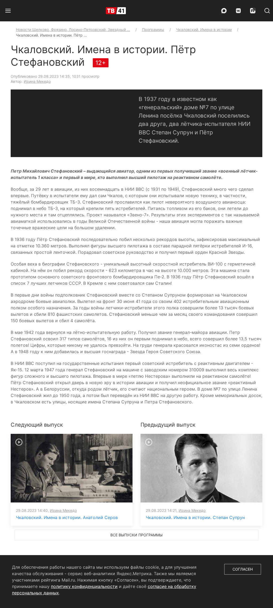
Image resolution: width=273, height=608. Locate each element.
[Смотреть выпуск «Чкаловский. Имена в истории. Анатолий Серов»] (72, 467)
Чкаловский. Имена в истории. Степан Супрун (195, 517)
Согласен (242, 569)
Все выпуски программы (136, 535)
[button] (8, 10)
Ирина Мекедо (37, 81)
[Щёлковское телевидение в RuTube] (253, 10)
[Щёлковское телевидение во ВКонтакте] (238, 10)
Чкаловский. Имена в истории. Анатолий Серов (67, 517)
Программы (153, 29)
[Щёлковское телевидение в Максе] (224, 10)
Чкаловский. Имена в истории (204, 29)
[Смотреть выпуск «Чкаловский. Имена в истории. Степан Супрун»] (201, 467)
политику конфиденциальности (84, 586)
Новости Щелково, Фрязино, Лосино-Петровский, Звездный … (73, 29)
